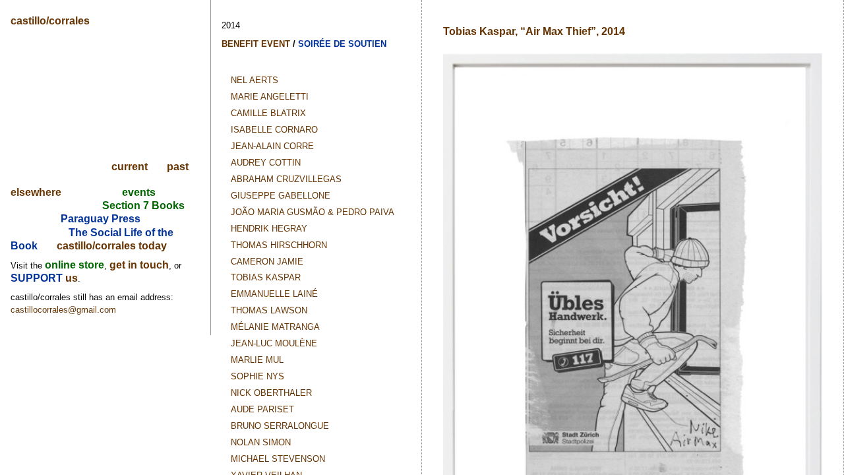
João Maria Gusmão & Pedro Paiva (312, 212)
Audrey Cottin (266, 163)
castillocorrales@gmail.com (63, 310)
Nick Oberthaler (271, 393)
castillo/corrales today (112, 245)
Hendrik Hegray (269, 229)
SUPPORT (38, 278)
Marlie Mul (257, 360)
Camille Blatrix (268, 113)
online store (74, 264)
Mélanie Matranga (275, 327)
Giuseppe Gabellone (280, 196)
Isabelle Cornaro (274, 130)
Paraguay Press (100, 218)
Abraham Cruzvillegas (286, 179)
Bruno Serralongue (280, 426)
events (139, 192)
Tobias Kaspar (266, 277)
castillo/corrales (50, 20)
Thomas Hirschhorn (279, 245)
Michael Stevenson (278, 459)
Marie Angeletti (270, 97)
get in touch (139, 264)
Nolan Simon (261, 442)
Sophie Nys (257, 376)
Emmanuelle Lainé (274, 294)
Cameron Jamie (267, 262)
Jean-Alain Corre (272, 146)
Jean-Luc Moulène (274, 343)
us (71, 278)
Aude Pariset (262, 409)
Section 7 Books (143, 205)
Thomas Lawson (269, 310)
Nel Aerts (254, 80)
